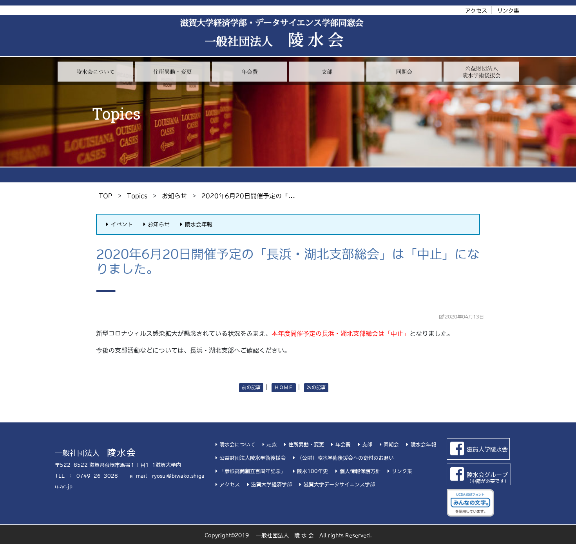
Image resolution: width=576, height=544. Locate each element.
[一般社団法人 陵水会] (271, 27)
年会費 (343, 444)
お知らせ (174, 196)
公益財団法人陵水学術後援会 (252, 457)
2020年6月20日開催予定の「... (248, 196)
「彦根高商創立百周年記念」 (252, 471)
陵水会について (237, 444)
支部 (367, 444)
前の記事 (251, 387)
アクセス (476, 10)
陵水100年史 (312, 471)
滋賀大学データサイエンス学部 (339, 484)
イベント (122, 224)
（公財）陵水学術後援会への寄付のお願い (345, 457)
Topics (137, 196)
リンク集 (508, 10)
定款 (271, 444)
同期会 (391, 444)
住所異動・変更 (306, 444)
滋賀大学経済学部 (271, 484)
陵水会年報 (198, 224)
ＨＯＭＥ (283, 387)
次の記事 (316, 387)
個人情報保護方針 (360, 471)
